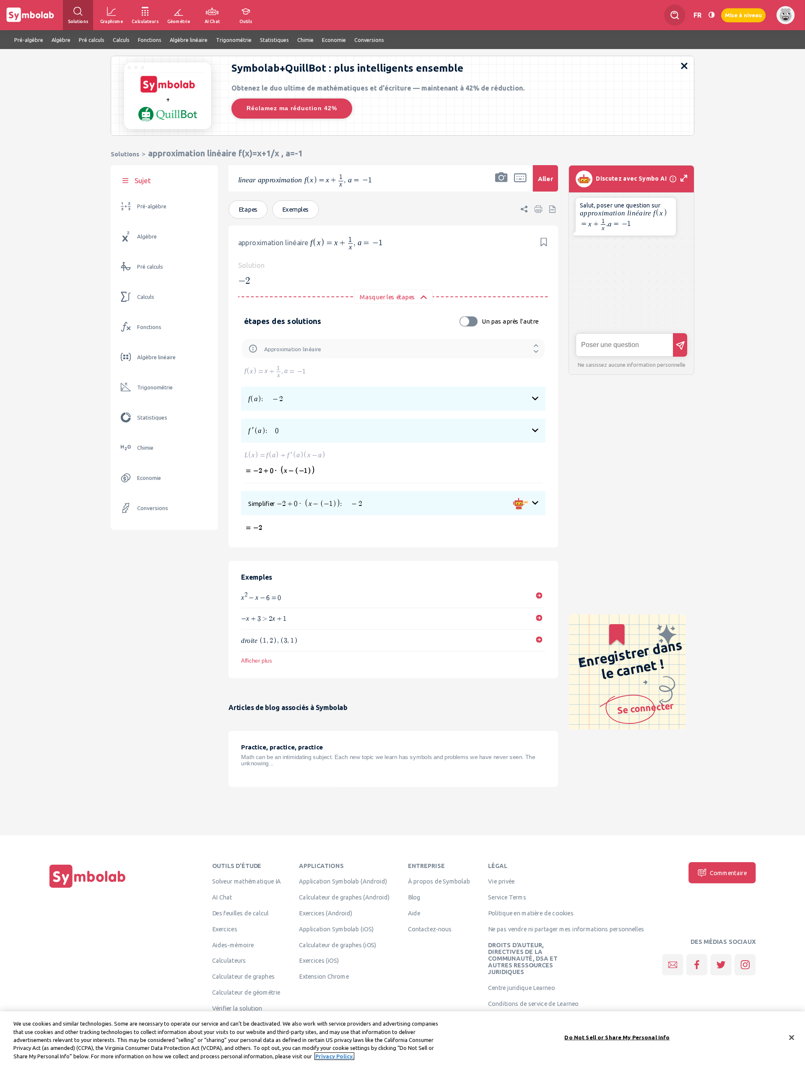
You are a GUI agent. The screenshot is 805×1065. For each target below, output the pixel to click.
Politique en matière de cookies (530, 913)
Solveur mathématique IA (246, 881)
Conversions (152, 508)
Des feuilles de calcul (240, 913)
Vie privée (501, 881)
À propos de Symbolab (439, 881)
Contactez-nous (430, 928)
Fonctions (149, 327)
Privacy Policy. (334, 1056)
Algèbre (147, 236)
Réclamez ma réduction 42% (292, 108)
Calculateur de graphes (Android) (344, 897)
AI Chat (222, 897)
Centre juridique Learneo (521, 988)
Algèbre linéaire (156, 357)
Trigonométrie (155, 387)
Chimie (145, 448)
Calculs (145, 297)
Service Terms (507, 897)
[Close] (791, 1038)
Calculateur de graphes (243, 976)
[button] (501, 184)
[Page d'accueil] (87, 887)
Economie (149, 478)
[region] (402, 1038)
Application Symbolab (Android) (343, 881)
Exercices (224, 928)
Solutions (125, 154)
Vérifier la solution (237, 1008)
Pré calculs (150, 267)
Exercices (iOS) (319, 960)
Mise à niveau (743, 15)
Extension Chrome (324, 976)
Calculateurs (229, 960)
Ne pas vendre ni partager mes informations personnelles (566, 928)
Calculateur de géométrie (246, 992)
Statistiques (152, 418)
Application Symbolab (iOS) (336, 928)
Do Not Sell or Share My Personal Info (617, 1037)
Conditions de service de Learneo (533, 1003)
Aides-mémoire (233, 944)
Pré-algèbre (151, 206)
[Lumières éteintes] (711, 14)
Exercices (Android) (325, 913)
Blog (414, 897)
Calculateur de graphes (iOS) (338, 944)
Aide (414, 913)
